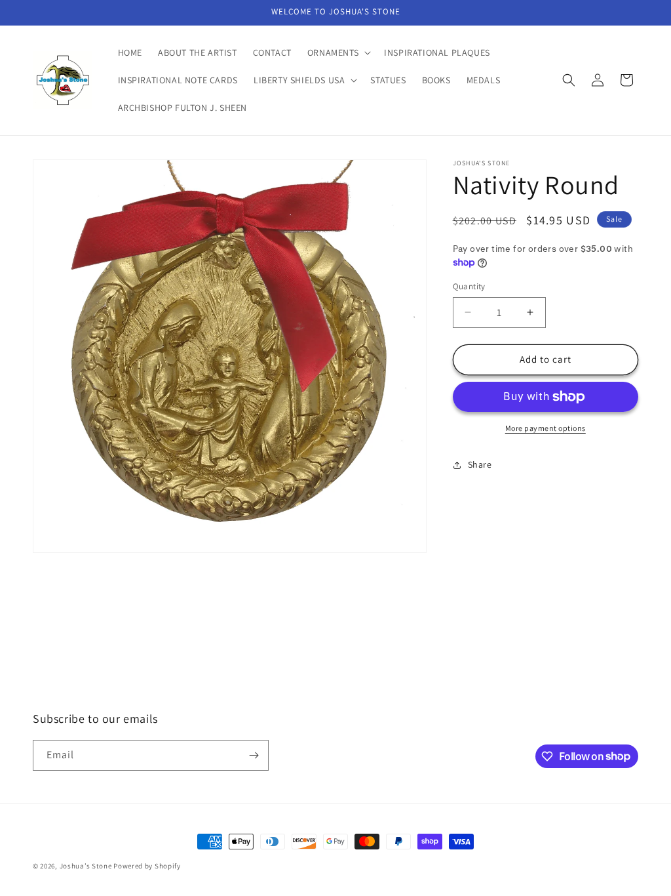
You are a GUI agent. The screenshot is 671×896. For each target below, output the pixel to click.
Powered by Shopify (147, 865)
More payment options (545, 428)
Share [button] (480, 464)
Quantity (469, 286)
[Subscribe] (253, 755)
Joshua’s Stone (86, 865)
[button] (337, 52)
